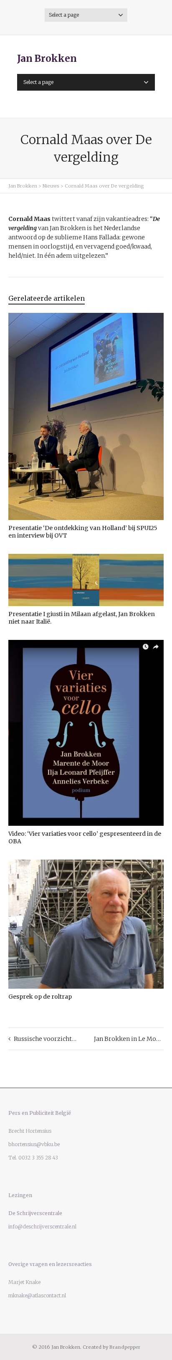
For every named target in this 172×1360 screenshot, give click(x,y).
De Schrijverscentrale (35, 1213)
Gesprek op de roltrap (40, 996)
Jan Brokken (47, 58)
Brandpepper (124, 1347)
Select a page (64, 15)
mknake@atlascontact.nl (37, 1295)
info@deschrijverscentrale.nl (42, 1226)
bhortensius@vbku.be (34, 1144)
